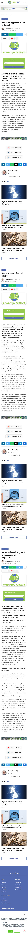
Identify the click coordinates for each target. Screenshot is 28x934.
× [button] (25, 914)
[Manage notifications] (24, 931)
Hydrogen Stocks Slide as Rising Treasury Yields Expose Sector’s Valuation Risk (12, 226)
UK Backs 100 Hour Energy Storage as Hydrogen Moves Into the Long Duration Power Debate (12, 203)
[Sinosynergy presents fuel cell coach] (14, 48)
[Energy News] (14, 2)
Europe (4, 269)
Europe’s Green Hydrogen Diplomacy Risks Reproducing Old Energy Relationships (13, 249)
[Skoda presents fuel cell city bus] (14, 299)
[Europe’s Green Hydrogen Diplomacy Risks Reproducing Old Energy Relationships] (14, 239)
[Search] (26, 2)
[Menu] (2, 2)
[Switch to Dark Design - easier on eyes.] (23, 2)
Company (17, 880)
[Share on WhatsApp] (12, 34)
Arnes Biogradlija (9, 28)
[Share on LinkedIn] (5, 34)
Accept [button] (10, 931)
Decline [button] (17, 931)
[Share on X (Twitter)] (19, 34)
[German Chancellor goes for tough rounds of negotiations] (14, 580)
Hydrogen (12, 15)
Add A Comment (13, 258)
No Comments (6, 30)
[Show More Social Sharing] (25, 34)
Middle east (5, 548)
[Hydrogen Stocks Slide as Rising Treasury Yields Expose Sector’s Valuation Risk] (14, 217)
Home (7, 15)
